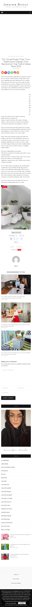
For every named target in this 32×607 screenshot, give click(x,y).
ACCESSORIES (5, 460)
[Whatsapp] (11, 72)
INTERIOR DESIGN (19, 56)
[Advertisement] (16, 37)
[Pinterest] (5, 72)
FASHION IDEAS (5, 512)
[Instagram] (14, 72)
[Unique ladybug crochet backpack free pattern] (5, 557)
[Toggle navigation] (2, 12)
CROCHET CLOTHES (6, 498)
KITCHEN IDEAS (5, 519)
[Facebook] (8, 72)
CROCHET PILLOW (6, 502)
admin (12, 246)
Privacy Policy (16, 578)
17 (17, 239)
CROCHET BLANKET (6, 495)
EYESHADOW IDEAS (6, 509)
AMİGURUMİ (4, 464)
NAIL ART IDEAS (5, 526)
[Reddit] (2, 72)
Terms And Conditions (16, 583)
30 (21, 239)
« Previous (11, 235)
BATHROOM (11, 56)
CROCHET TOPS (5, 505)
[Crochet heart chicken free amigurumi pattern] (5, 537)
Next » (16, 242)
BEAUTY (3, 474)
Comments (19, 246)
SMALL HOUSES (5, 529)
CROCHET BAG (5, 484)
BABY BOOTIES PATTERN (8, 467)
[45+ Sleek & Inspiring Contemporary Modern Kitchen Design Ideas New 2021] (16, 312)
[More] (17, 72)
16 (14, 239)
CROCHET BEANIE (6, 491)
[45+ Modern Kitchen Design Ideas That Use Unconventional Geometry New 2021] (16, 284)
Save (20, 249)
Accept (22, 603)
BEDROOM (4, 477)
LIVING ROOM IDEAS (6, 522)
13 (20, 235)
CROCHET (4, 481)
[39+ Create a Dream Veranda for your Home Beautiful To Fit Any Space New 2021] (16, 340)
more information (12, 603)
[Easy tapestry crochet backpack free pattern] (5, 547)
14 (23, 235)
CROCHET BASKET (6, 488)
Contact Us (16, 574)
